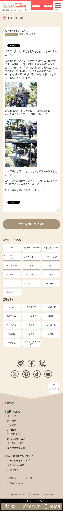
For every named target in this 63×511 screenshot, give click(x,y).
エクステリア (31, 274)
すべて (12, 248)
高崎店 (31, 334)
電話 (13, 506)
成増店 (51, 316)
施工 (51, 266)
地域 (31, 266)
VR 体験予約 (13, 434)
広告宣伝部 (31, 307)
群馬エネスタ (14, 483)
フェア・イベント (31, 257)
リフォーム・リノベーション (12, 256)
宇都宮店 (12, 343)
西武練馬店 (31, 316)
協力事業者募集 (15, 448)
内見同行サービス (16, 439)
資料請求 (11, 425)
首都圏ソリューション (18, 478)
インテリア (12, 274)
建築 (51, 274)
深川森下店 (51, 325)
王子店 (31, 325)
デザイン (12, 283)
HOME (10, 403)
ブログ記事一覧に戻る (31, 224)
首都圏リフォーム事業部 (31, 342)
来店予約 (11, 416)
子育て (31, 283)
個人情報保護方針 (16, 465)
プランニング (51, 257)
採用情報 (11, 470)
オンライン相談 (15, 443)
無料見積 (11, 420)
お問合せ (11, 429)
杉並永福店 (12, 316)
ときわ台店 (12, 325)
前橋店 (51, 334)
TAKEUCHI (12, 266)
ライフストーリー (51, 248)
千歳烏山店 (51, 307)
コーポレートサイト (17, 460)
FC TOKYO (51, 283)
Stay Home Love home (31, 248)
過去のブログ (12, 292)
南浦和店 (12, 334)
